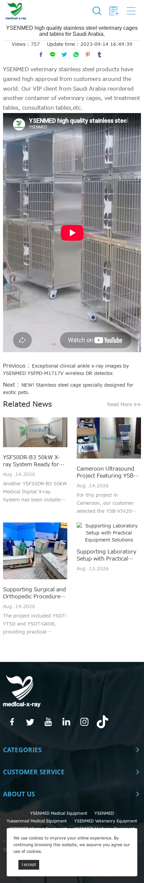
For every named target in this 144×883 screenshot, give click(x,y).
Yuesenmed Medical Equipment (37, 821)
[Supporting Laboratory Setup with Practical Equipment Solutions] (109, 533)
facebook (41, 54)
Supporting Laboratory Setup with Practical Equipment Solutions (106, 556)
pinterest (87, 54)
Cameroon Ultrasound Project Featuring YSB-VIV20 (106, 473)
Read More (124, 404)
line (52, 54)
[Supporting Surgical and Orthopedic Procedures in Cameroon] (35, 552)
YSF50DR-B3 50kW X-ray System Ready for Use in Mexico (31, 461)
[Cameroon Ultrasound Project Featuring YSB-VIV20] (109, 439)
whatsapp (76, 54)
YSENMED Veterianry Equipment (105, 821)
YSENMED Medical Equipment (58, 813)
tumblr (99, 54)
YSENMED (104, 813)
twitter (64, 54)
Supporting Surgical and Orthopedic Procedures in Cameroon (34, 593)
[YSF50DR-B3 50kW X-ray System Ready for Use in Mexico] (35, 433)
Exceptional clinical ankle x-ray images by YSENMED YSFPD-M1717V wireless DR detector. (66, 370)
